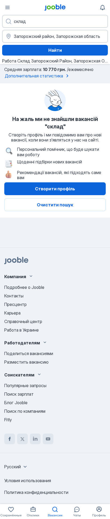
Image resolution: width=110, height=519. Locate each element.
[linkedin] (35, 439)
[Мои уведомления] (102, 7)
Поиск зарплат (19, 394)
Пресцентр (15, 304)
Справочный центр (23, 321)
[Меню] (7, 7)
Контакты (13, 295)
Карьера (12, 313)
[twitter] (22, 439)
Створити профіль (55, 188)
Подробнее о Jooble (24, 287)
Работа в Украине (21, 330)
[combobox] (16, 466)
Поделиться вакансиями (28, 353)
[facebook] (9, 439)
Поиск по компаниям (24, 411)
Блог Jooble (16, 402)
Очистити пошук (55, 204)
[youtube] (48, 439)
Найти (55, 50)
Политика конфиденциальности (36, 492)
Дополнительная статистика (34, 75)
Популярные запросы (25, 385)
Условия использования (27, 480)
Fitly (8, 419)
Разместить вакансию (26, 362)
